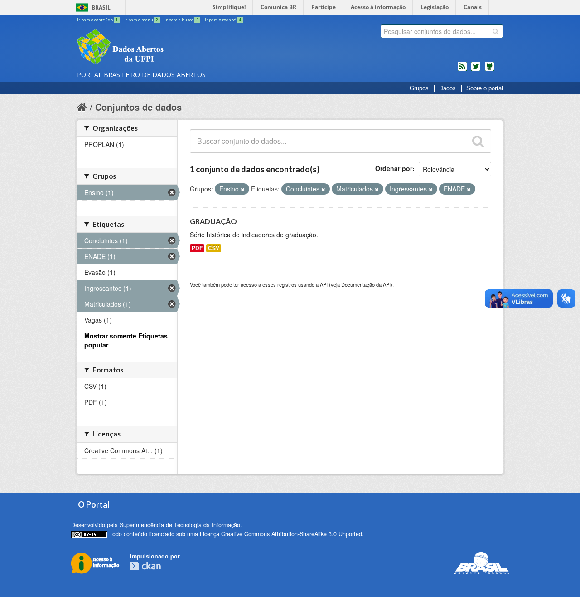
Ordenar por (393, 168)
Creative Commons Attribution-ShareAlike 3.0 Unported (291, 534)
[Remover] (243, 189)
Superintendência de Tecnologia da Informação (180, 525)
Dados (447, 88)
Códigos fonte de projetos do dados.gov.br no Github (489, 70)
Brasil (101, 7)
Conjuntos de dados (138, 106)
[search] (495, 31)
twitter (475, 70)
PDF (197, 248)
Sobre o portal (484, 88)
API (324, 284)
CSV (213, 248)
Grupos (419, 88)
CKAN (145, 566)
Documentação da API (366, 284)
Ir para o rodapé (223, 20)
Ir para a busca (181, 20)
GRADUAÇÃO (213, 221)
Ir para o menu (141, 20)
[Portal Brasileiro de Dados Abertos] (174, 47)
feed (462, 70)
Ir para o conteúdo (97, 20)
